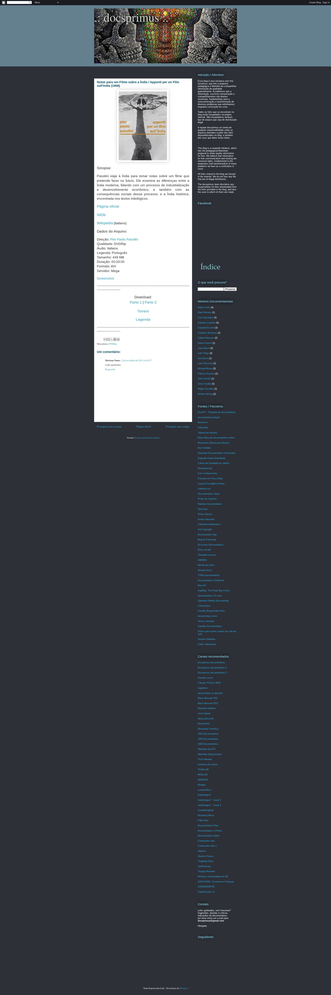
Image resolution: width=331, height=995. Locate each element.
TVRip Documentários (209, 575)
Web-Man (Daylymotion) (210, 754)
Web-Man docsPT (207, 749)
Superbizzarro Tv (206, 892)
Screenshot (105, 278)
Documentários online (208, 835)
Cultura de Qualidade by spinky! (214, 463)
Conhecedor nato (206, 841)
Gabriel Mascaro (206, 338)
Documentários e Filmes (210, 830)
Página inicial (143, 426)
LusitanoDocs (204, 790)
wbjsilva (202, 851)
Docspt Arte (203, 723)
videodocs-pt (204, 488)
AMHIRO (202, 560)
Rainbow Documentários (210, 504)
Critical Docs (204, 606)
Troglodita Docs (205, 861)
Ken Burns (203, 358)
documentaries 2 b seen (210, 595)
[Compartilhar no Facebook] (115, 339)
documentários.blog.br (209, 417)
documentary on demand (210, 693)
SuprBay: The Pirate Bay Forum (214, 590)
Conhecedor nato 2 (207, 846)
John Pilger (203, 353)
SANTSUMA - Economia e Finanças (216, 881)
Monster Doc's (205, 570)
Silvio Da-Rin (204, 378)
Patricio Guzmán (206, 373)
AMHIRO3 (203, 779)
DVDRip (113, 343)
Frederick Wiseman (207, 333)
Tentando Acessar (207, 555)
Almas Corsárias (206, 621)
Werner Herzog (205, 394)
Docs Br (202, 585)
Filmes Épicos (205, 514)
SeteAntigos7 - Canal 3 (209, 805)
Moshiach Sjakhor (207, 708)
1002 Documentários (208, 739)
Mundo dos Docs (206, 565)
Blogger (183, 988)
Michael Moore (205, 368)
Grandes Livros (205, 678)
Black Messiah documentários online (216, 437)
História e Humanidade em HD (213, 876)
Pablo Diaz (203, 820)
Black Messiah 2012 (208, 703)
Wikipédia (105, 223)
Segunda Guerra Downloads (211, 458)
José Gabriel (204, 713)
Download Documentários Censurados (217, 453)
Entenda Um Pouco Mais (210, 478)
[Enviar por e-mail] (105, 339)
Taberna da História (207, 432)
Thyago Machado (206, 871)
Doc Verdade (204, 448)
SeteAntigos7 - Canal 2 (209, 800)
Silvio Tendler (204, 384)
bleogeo (201, 784)
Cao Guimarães (205, 317)
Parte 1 (136, 302)
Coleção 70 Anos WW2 (209, 683)
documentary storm (207, 616)
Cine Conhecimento (207, 473)
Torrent (143, 311)
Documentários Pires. (208, 825)
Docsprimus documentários (211, 662)
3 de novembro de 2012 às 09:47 (136, 360)
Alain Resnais (205, 312)
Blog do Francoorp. (207, 539)
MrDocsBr (203, 774)
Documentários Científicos (211, 580)
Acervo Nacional (206, 519)
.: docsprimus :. (131, 17)
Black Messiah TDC (208, 698)
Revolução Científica (208, 728)
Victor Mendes (205, 759)
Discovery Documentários (210, 544)
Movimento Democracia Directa (213, 443)
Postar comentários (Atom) (147, 437)
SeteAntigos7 (204, 795)
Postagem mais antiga (177, 426)
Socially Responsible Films (211, 611)
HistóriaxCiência (206, 815)
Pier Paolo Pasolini (124, 239)
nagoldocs (203, 688)
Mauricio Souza (205, 856)
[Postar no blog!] (108, 339)
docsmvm (203, 422)
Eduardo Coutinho (206, 322)
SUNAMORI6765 (206, 886)
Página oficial (108, 206)
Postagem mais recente (109, 426)
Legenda (143, 319)
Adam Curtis (204, 307)
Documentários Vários (209, 494)
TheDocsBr (203, 769)
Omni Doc (203, 509)
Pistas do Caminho (207, 499)
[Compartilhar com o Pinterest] (118, 339)
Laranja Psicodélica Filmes (211, 483)
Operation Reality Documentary (213, 600)
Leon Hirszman (205, 363)
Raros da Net (204, 549)
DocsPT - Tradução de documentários (217, 412)
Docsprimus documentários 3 (212, 672)
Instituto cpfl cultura (208, 764)
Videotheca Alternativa (209, 524)
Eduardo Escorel (206, 327)
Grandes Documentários (210, 626)
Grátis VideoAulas (207, 644)
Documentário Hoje (207, 534)
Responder (110, 369)
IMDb (101, 215)
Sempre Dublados (206, 639)
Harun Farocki (205, 343)
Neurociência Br (206, 718)
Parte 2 (151, 302)
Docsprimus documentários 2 (212, 667)
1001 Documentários (208, 733)
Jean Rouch (204, 348)
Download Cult (205, 468)
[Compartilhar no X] (111, 339)
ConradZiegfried (205, 810)
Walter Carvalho (206, 388)
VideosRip (203, 427)
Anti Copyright (205, 529)
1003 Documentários (208, 744)
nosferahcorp (204, 866)
